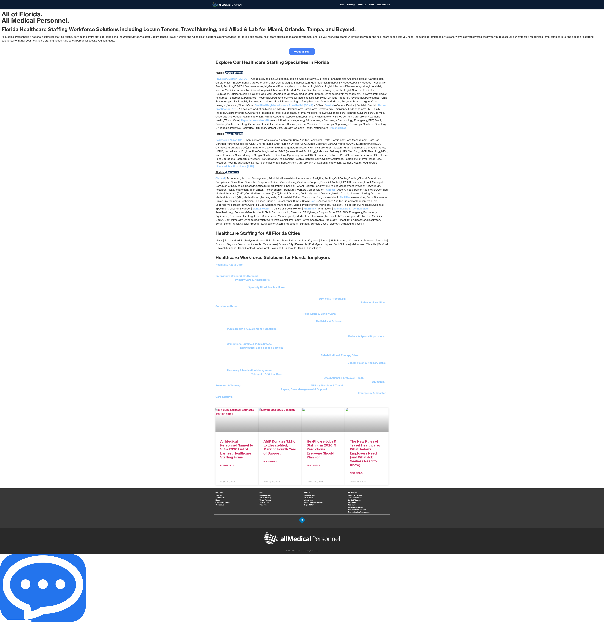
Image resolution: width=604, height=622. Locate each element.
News (371, 4)
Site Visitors (352, 492)
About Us (362, 4)
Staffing (351, 4)
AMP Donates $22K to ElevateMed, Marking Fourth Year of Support (279, 447)
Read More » (227, 465)
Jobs (342, 4)
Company (219, 492)
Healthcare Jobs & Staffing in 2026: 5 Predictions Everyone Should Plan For (321, 449)
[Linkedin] (302, 520)
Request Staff (383, 4)
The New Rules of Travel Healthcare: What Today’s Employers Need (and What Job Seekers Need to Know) (365, 453)
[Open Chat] (43, 588)
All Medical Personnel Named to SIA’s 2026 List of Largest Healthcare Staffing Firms (236, 449)
